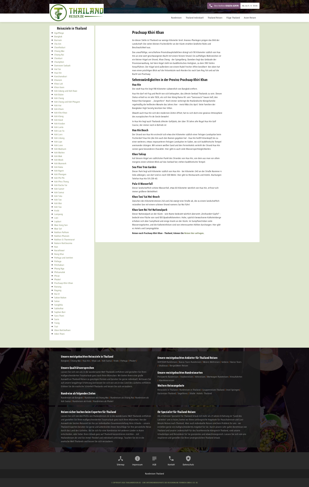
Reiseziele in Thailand (100, 356)
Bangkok (65, 361)
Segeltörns (183, 393)
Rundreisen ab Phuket (103, 401)
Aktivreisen (200, 377)
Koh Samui (107, 361)
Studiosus (163, 365)
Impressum (137, 464)
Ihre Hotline (226, 6)
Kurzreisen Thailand (167, 393)
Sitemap (120, 464)
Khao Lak (96, 361)
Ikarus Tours (235, 362)
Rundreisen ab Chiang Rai (122, 398)
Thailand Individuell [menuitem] (195, 18)
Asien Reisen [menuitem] (250, 18)
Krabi (116, 361)
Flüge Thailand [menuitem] (233, 18)
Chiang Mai (76, 361)
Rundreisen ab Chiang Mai (97, 398)
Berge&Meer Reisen (179, 365)
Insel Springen (232, 390)
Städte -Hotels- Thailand (201, 393)
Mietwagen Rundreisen (218, 377)
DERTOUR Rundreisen (167, 362)
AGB (154, 464)
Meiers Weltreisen (211, 362)
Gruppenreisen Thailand (213, 390)
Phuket (132, 361)
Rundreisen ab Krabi (82, 401)
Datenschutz (188, 464)
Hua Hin (86, 361)
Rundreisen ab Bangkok (72, 398)
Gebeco (225, 362)
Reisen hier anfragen (194, 233)
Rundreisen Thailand (154, 474)
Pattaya (124, 361)
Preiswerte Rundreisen (168, 377)
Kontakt (171, 464)
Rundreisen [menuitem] (176, 18)
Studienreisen (186, 377)
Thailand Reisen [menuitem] (215, 18)
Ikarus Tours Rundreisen (190, 362)
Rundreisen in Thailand (190, 390)
